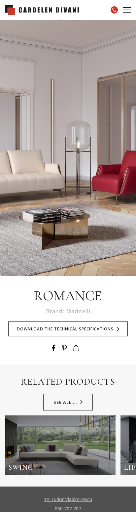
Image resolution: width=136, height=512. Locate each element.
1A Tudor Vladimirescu (68, 499)
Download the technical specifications (65, 329)
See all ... (65, 402)
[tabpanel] (68, 148)
